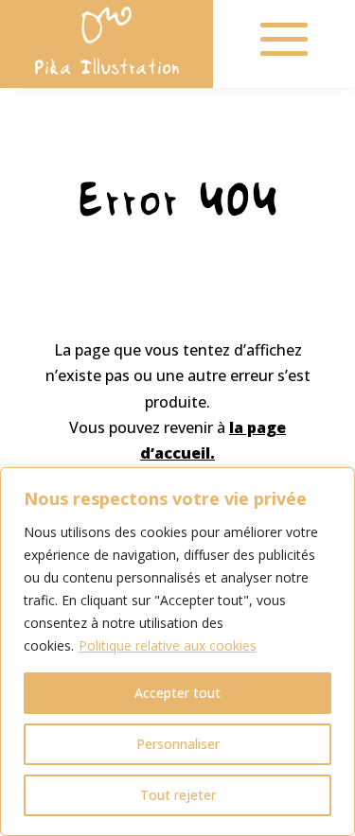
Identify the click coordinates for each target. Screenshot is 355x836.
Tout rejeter (178, 795)
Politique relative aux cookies (168, 645)
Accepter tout (177, 693)
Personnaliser (178, 744)
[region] (177, 651)
